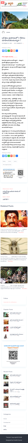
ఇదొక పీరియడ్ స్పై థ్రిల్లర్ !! (15, 403)
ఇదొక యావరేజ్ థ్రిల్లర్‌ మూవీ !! (16, 396)
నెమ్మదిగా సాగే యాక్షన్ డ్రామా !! (16, 382)
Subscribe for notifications (10, 302)
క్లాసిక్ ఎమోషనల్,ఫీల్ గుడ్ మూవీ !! (16, 320)
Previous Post (8, 189)
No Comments (18, 43)
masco (9, 161)
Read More (21, 232)
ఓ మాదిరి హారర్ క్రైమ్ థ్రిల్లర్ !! (15, 327)
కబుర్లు (18, 321)
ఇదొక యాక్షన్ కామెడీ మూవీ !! (15, 313)
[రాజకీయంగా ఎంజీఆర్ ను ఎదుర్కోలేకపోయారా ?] (14, 218)
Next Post (6, 196)
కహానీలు (5, 429)
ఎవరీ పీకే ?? (6, 199)
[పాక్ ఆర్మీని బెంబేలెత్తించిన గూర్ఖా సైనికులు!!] (14, 274)
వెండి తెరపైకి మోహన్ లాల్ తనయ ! (16, 334)
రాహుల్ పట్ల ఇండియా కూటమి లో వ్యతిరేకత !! (11, 192)
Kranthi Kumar (18, 440)
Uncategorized (7, 422)
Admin (8, 32)
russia (15, 161)
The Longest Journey (7, 164)
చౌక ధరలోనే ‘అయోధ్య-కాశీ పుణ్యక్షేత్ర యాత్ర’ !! (17, 390)
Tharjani (8, 437)
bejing (4, 161)
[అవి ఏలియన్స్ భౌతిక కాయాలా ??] (14, 246)
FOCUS (5, 418)
